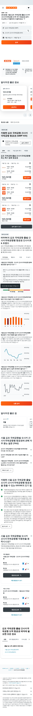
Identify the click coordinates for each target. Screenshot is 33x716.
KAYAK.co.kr (5, 668)
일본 (27, 668)
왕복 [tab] (3, 150)
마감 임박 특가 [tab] (17, 150)
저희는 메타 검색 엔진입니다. (12, 691)
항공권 (11, 668)
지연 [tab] (20, 257)
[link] (16, 403)
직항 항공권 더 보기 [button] (16, 580)
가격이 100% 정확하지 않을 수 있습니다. (15, 694)
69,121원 (4, 15)
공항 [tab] (5, 639)
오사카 (10, 670)
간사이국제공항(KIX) (10, 652)
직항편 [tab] (26, 150)
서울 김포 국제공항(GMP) (12, 649)
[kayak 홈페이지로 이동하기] (11, 8)
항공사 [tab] (13, 257)
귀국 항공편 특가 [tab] (14, 639)
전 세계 (17, 668)
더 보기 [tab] (28, 257)
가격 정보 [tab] (5, 257)
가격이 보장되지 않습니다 (15, 683)
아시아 (22, 668)
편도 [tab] (9, 150)
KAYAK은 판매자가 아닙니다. (11, 688)
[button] (3, 8)
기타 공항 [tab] (24, 639)
